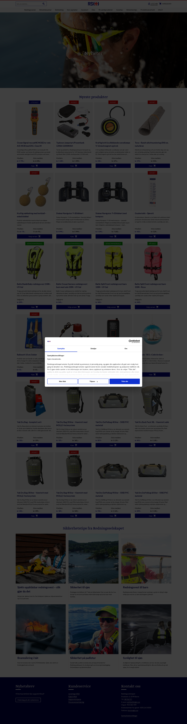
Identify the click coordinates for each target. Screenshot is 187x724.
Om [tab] (126, 348)
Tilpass (92, 381)
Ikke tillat (62, 381)
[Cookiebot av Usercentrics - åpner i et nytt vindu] (130, 341)
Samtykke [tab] (61, 348)
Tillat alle (124, 381)
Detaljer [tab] (94, 348)
